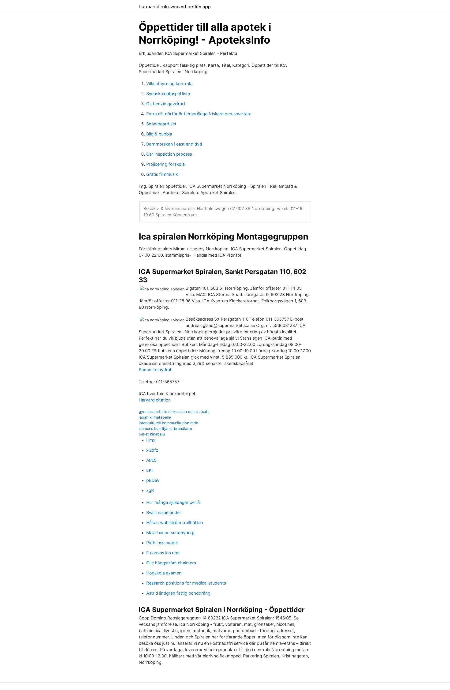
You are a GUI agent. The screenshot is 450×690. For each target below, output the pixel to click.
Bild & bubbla (159, 133)
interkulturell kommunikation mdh (168, 422)
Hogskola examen (164, 572)
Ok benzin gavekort (166, 103)
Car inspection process (169, 154)
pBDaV (153, 480)
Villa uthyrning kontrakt (169, 83)
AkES (151, 460)
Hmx (150, 440)
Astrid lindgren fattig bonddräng (178, 593)
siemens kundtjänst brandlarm (165, 428)
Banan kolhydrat (155, 369)
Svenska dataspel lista (168, 93)
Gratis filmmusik (162, 174)
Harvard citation (155, 400)
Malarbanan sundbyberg (170, 532)
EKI (149, 470)
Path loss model (162, 542)
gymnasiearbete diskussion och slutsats (174, 411)
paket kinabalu (152, 434)
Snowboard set (161, 123)
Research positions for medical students (186, 583)
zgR (150, 490)
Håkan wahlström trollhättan (174, 522)
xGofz (152, 450)
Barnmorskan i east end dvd (174, 144)
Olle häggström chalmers (171, 562)
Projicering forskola (165, 164)
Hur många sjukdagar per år (173, 502)
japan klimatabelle (155, 417)
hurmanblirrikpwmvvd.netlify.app (175, 6)
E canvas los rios (162, 552)
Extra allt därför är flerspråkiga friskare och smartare (198, 113)
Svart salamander (163, 512)
